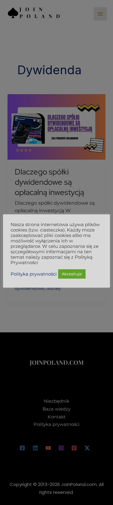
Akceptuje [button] (72, 273)
